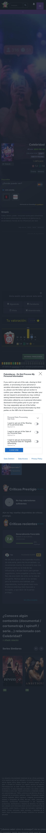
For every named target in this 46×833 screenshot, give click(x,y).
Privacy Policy (37, 459)
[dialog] (23, 416)
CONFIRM (14, 450)
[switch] (37, 424)
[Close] (41, 374)
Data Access (23, 459)
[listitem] (23, 418)
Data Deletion (9, 459)
